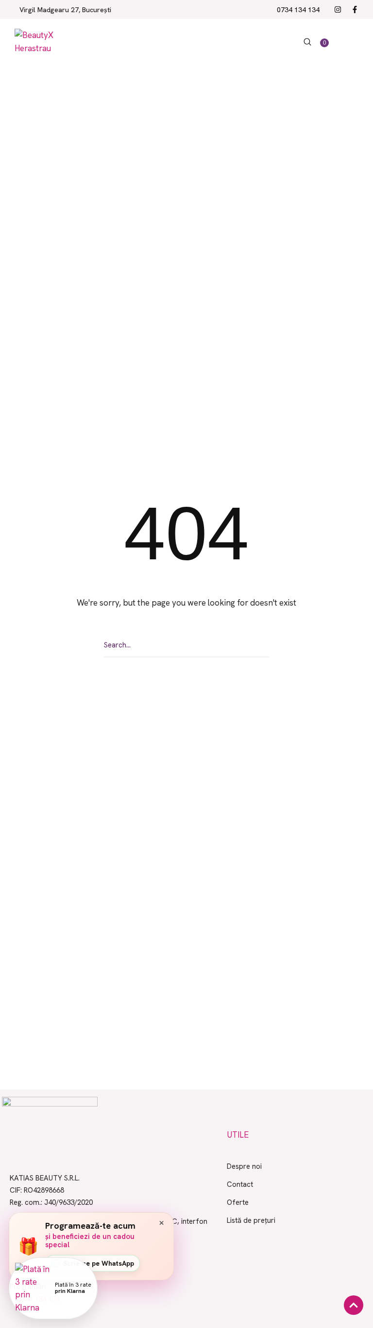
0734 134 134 (298, 9)
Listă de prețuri (251, 1220)
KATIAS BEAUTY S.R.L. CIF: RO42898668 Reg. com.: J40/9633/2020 (51, 1190)
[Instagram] (337, 9)
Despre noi (244, 1166)
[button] (307, 42)
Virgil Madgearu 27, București (65, 9)
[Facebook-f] (354, 9)
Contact (240, 1184)
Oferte (238, 1202)
